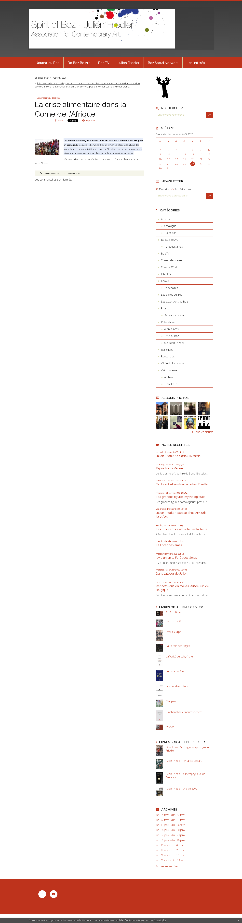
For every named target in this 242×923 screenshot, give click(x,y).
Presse (165, 308)
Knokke (165, 281)
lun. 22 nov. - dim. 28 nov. (170, 850)
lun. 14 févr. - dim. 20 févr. (170, 815)
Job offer (166, 274)
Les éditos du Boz (171, 294)
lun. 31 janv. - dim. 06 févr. (170, 825)
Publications (168, 322)
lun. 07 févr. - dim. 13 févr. (170, 820)
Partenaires (171, 288)
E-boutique (170, 384)
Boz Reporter (42, 77)
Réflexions (167, 350)
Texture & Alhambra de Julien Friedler (182, 484)
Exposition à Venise (169, 468)
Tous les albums (203, 432)
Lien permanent (51, 173)
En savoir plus (160, 920)
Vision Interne (169, 370)
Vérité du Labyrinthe (172, 363)
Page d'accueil (60, 77)
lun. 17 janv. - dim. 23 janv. (170, 835)
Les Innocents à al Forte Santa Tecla (181, 529)
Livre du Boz (171, 336)
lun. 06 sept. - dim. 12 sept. (171, 860)
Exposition (170, 233)
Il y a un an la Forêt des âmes (176, 557)
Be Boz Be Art (79, 63)
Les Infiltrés (196, 63)
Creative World (169, 267)
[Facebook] (42, 894)
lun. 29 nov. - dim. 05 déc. (170, 845)
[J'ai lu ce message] (238, 920)
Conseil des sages (171, 260)
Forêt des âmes (173, 246)
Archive (168, 377)
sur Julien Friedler (174, 343)
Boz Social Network (163, 63)
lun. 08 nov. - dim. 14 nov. (170, 855)
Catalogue (170, 226)
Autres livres (171, 329)
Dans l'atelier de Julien (172, 573)
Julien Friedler (128, 63)
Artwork (165, 219)
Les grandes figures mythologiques (180, 496)
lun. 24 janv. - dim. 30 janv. (170, 830)
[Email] (53, 894)
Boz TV (103, 63)
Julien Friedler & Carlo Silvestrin (178, 456)
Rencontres (168, 356)
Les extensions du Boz (174, 301)
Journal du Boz (48, 63)
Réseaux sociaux (174, 315)
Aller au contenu (11, 3)
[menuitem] (47, 62)
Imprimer (90, 120)
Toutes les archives (167, 866)
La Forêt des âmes (169, 545)
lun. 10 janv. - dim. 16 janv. (170, 840)
